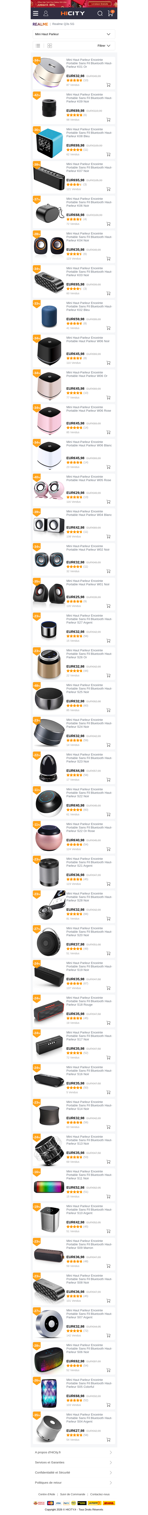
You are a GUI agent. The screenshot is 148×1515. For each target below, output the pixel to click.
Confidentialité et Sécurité (52, 1472)
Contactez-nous (100, 1494)
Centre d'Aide (46, 1494)
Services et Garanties (49, 1462)
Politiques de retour (48, 1482)
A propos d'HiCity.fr (48, 1452)
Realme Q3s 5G (63, 24)
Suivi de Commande (72, 1494)
